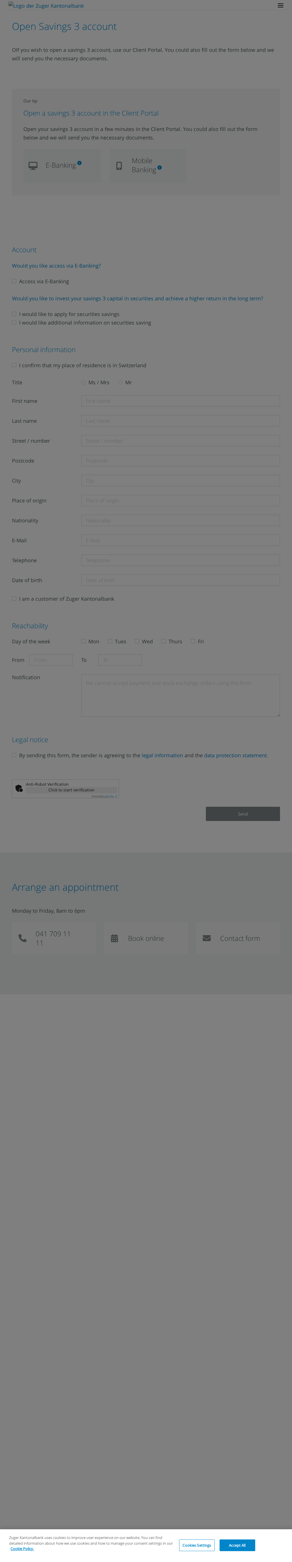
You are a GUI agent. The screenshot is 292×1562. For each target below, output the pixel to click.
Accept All (237, 1544)
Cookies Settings (196, 1544)
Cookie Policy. (22, 1548)
